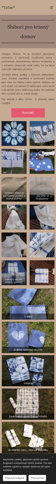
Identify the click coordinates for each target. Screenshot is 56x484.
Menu (52, 7)
